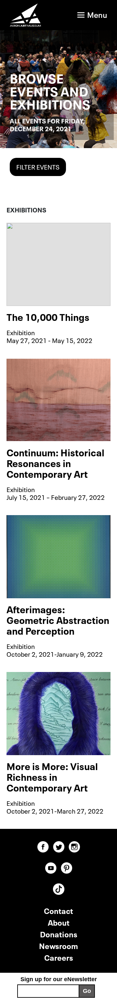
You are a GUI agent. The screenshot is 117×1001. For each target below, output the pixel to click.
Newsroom (58, 945)
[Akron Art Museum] (25, 15)
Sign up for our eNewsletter (58, 979)
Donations (58, 933)
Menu (97, 14)
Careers (58, 957)
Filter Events (37, 166)
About (59, 922)
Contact (58, 910)
